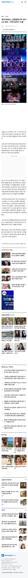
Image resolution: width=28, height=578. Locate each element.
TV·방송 (6, 16)
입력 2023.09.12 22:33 (10, 26)
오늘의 (7, 480)
